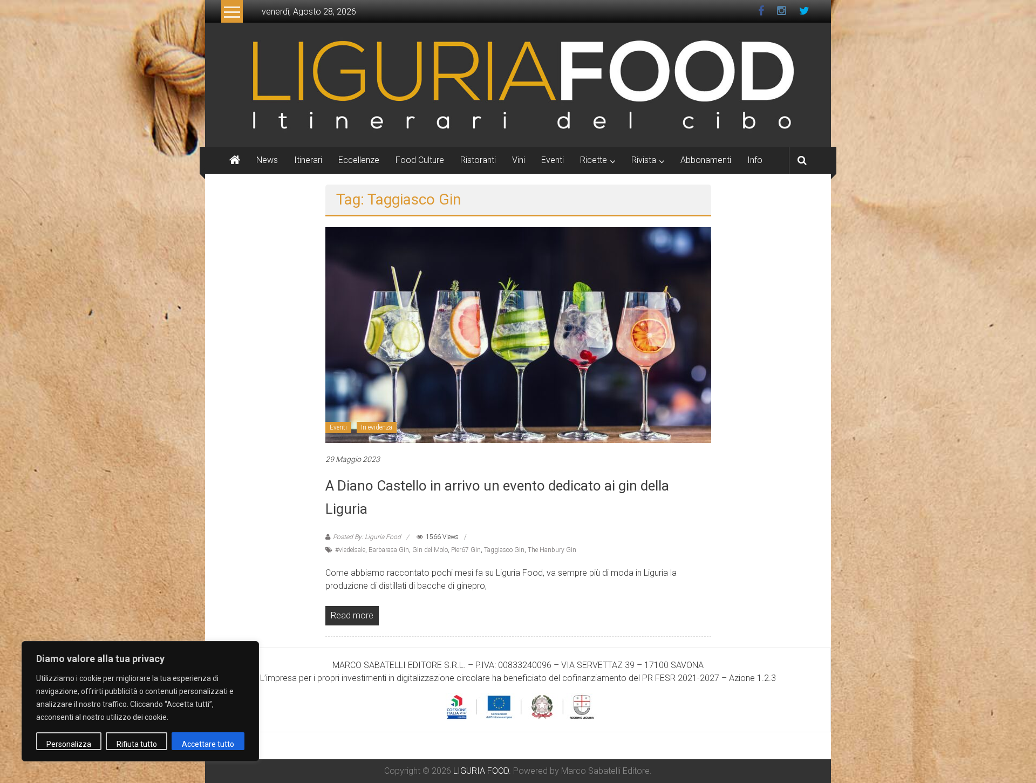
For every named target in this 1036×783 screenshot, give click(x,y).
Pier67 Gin (466, 550)
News (267, 160)
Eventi (552, 160)
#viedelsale (350, 550)
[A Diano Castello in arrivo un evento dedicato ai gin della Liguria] (518, 334)
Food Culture (420, 160)
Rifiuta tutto (137, 744)
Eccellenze (358, 160)
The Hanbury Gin (552, 550)
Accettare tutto (208, 744)
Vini (518, 160)
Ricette (593, 160)
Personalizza (68, 744)
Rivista (643, 160)
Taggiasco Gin (504, 550)
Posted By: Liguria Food (367, 537)
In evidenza (376, 427)
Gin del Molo (430, 550)
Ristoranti (478, 160)
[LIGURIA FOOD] (518, 84)
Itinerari (308, 160)
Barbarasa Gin (389, 550)
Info (754, 160)
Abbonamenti (705, 160)
